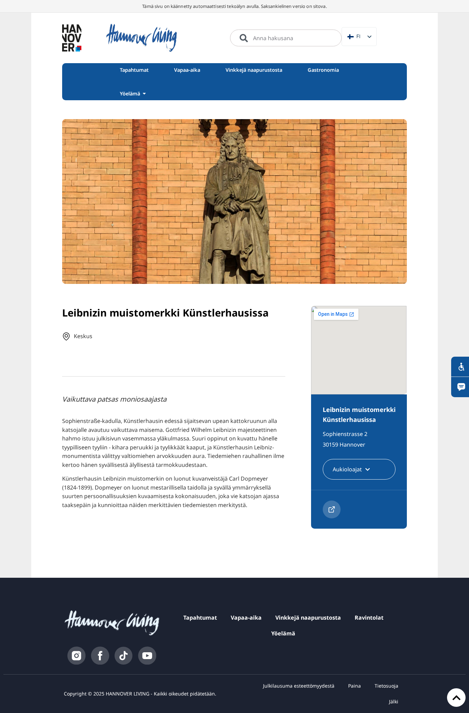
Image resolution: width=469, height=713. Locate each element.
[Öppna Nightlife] (144, 93)
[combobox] (286, 38)
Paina (354, 685)
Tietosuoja (386, 685)
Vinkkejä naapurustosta (308, 617)
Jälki (393, 701)
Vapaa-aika (246, 617)
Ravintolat (369, 617)
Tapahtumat (200, 617)
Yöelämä (283, 633)
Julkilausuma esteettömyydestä (298, 685)
